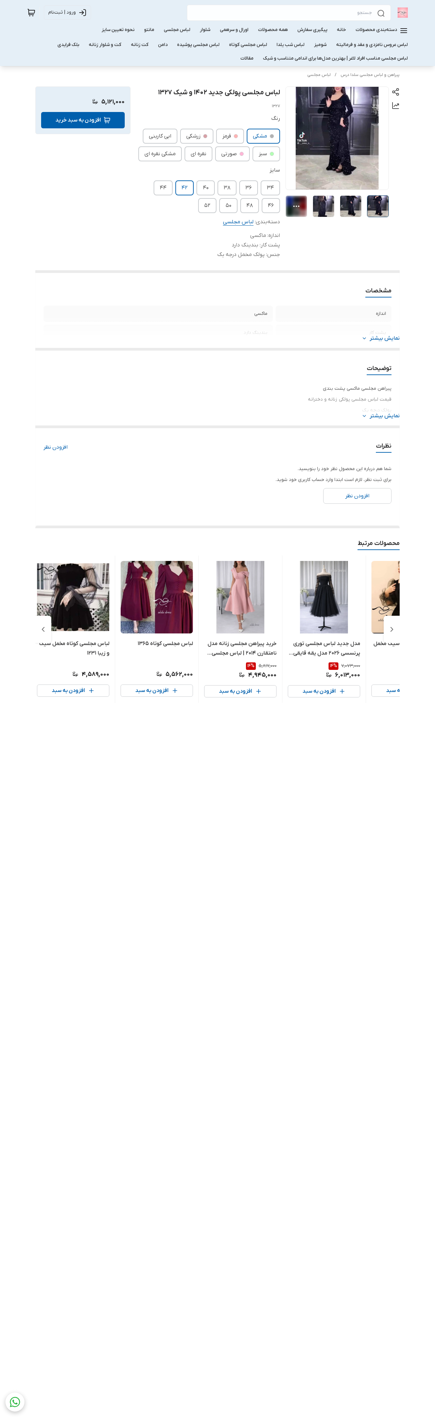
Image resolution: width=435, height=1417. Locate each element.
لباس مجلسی (319, 75)
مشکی (260, 136)
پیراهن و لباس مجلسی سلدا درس (370, 75)
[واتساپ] (14, 1402)
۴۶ (271, 205)
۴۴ (163, 187)
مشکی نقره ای (160, 153)
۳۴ (270, 187)
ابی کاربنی (160, 136)
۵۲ (207, 205)
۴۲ (184, 187)
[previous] (392, 629)
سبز (263, 153)
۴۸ (249, 205)
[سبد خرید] (31, 13)
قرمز (226, 136)
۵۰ (228, 205)
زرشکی (193, 136)
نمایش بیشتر (385, 338)
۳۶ (248, 187)
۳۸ (227, 187)
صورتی (229, 153)
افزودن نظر (56, 447)
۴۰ (206, 187)
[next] (43, 629)
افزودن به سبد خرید (78, 120)
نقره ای (198, 153)
